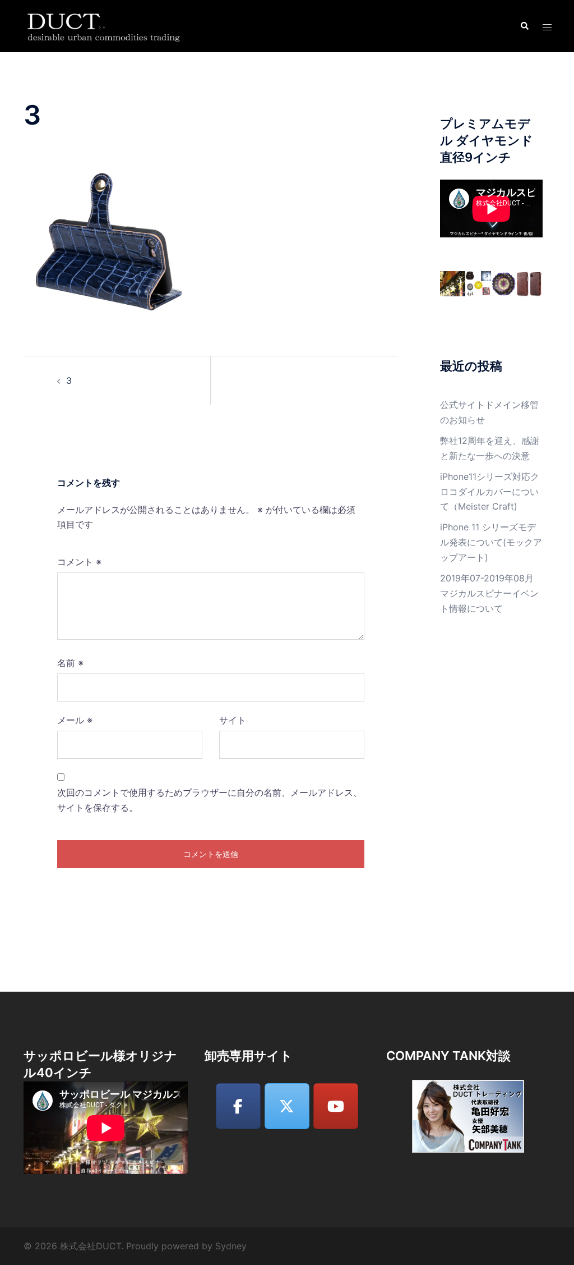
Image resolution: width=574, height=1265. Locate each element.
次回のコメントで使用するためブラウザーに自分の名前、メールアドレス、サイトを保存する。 (209, 800)
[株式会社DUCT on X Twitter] (287, 1106)
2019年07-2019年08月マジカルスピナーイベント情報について (489, 593)
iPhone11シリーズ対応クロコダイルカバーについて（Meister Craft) (489, 491)
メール (74, 720)
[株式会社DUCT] (105, 25)
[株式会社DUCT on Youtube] (335, 1106)
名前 (70, 662)
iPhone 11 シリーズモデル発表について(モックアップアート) (491, 542)
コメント (79, 561)
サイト (232, 720)
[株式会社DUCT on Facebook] (238, 1106)
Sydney (231, 1246)
